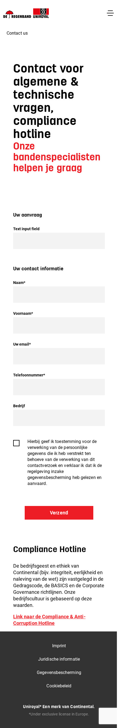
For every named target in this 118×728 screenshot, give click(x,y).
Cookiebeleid (58, 685)
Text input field (26, 229)
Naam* (19, 282)
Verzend (59, 513)
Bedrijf (19, 406)
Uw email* (22, 344)
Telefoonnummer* (29, 375)
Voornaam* (23, 313)
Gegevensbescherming (59, 672)
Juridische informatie (59, 659)
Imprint (59, 645)
